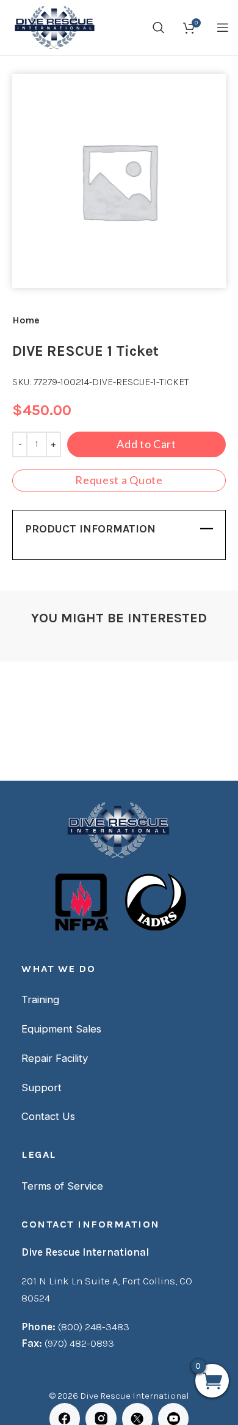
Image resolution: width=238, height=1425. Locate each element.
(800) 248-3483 (93, 1326)
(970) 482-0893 (79, 1343)
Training (40, 999)
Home (26, 320)
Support (41, 1087)
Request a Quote (119, 480)
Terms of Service (62, 1186)
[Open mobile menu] (223, 27)
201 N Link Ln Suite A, (71, 1281)
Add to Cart (146, 444)
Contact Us (48, 1116)
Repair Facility (54, 1058)
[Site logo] (53, 26)
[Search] (158, 27)
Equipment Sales (61, 1029)
